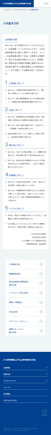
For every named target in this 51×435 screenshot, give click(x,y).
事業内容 (7, 374)
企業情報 (7, 367)
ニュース (7, 387)
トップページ (8, 10)
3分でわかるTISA (10, 400)
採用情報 (7, 394)
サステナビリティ (21, 10)
